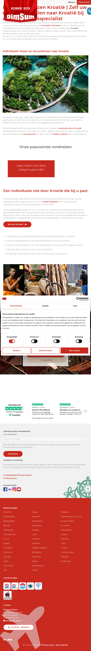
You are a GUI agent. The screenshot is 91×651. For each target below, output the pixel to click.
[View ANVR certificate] (23, 585)
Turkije (64, 548)
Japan (35, 512)
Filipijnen (7, 552)
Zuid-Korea (66, 561)
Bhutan (6, 525)
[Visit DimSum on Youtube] (9, 640)
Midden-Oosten (39, 548)
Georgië (7, 557)
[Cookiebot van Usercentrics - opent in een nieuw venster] (78, 299)
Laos (34, 534)
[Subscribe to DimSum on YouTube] (19, 489)
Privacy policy (10, 478)
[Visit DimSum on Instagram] (7, 640)
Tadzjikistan (66, 530)
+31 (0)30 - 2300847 (19, 627)
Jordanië (36, 517)
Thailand (65, 539)
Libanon (36, 539)
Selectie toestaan (45, 350)
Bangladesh (9, 521)
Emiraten (7, 548)
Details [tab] (45, 306)
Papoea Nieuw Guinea (71, 517)
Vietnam (65, 557)
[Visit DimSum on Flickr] (11, 640)
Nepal (35, 561)
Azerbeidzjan (9, 517)
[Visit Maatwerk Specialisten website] (7, 595)
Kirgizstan (37, 525)
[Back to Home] (20, 11)
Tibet (63, 543)
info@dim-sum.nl (13, 621)
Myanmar (36, 557)
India (5, 561)
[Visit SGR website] (7, 585)
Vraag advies (46, 360)
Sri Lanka (65, 525)
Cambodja (8, 530)
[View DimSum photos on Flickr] (10, 489)
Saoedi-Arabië (67, 521)
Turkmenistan (67, 552)
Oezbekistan (38, 566)
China (6, 539)
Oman (35, 570)
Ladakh (35, 530)
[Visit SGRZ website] (15, 585)
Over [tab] (75, 306)
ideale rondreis (60, 134)
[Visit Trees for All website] (38, 585)
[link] (13, 283)
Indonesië (8, 566)
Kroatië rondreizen (52, 25)
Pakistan (65, 512)
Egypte (6, 543)
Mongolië (36, 552)
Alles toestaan (74, 350)
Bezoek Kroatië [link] (16, 224)
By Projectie (62, 645)
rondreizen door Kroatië (69, 128)
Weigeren (16, 350)
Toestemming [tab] (16, 306)
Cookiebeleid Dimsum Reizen (17, 475)
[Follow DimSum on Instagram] (14, 489)
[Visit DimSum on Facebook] (5, 489)
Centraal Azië (9, 534)
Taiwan (64, 534)
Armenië (7, 512)
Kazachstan (37, 521)
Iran (5, 570)
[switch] (34, 341)
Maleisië (36, 543)
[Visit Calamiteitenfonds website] (31, 585)
